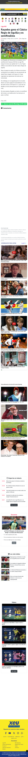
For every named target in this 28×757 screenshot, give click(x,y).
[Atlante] (5, 18)
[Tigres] (25, 21)
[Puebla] (9, 21)
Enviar (14, 542)
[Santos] (22, 21)
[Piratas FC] (17, 23)
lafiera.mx (17, 736)
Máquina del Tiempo (19, 744)
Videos (16, 746)
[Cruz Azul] (12, 18)
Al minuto (17, 747)
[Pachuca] (5, 21)
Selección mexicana (7, 747)
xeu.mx (4, 736)
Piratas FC (5, 746)
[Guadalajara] (18, 18)
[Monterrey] (25, 18)
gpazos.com (14, 738)
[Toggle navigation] (25, 9)
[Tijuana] (10, 23)
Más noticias (14, 505)
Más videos (14, 671)
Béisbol (4, 749)
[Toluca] (13, 23)
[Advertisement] (14, 169)
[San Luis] (18, 21)
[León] (22, 18)
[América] (2, 18)
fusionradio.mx (11, 736)
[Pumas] (12, 21)
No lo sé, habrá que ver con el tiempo (12, 539)
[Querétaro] (15, 21)
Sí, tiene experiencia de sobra (10, 534)
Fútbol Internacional (7, 744)
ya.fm (22, 736)
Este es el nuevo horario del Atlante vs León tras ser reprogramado (16, 578)
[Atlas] (9, 18)
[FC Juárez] (15, 18)
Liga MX (4, 742)
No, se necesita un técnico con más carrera (13, 537)
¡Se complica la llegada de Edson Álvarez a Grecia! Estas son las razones (18, 565)
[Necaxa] (2, 21)
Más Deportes (18, 742)
